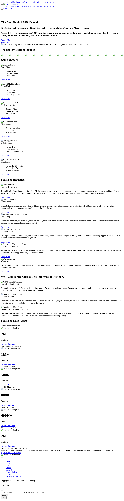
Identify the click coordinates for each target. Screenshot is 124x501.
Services (9, 463)
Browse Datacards (8, 344)
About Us (50, 2)
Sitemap (9, 474)
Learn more (5, 80)
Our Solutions (6, 2)
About (8, 468)
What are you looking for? (34, 492)
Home (8, 461)
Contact (9, 470)
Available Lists (29, 2)
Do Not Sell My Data (14, 476)
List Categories (18, 2)
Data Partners (41, 2)
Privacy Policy (11, 472)
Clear (4, 497)
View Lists (5, 42)
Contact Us (7, 9)
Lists (7, 465)
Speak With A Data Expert (11, 453)
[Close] (2, 490)
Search (4, 495)
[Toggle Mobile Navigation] (2, 4)
